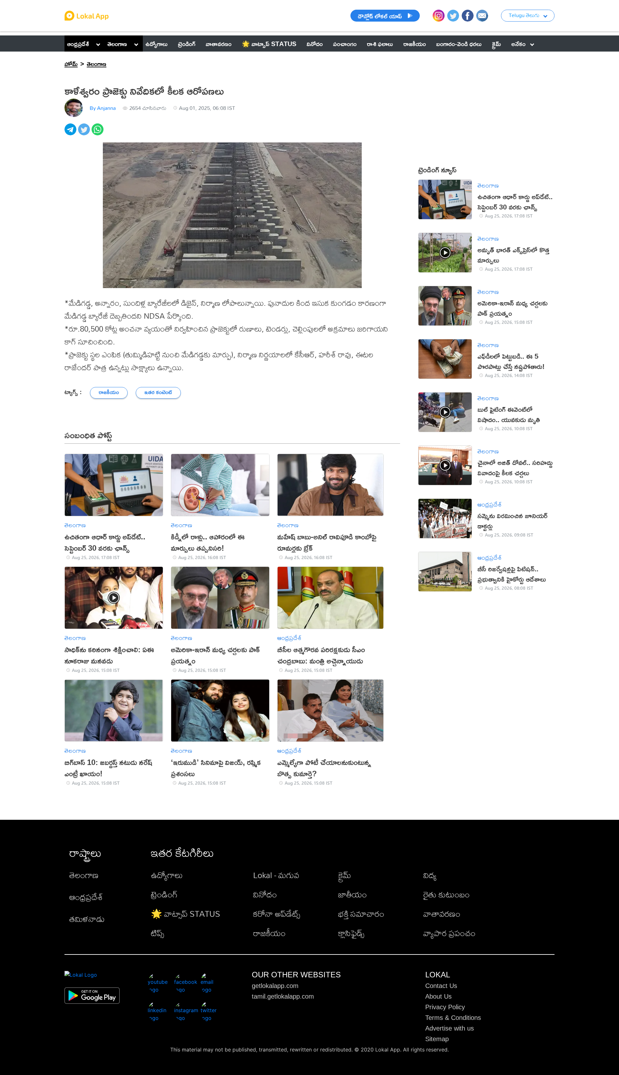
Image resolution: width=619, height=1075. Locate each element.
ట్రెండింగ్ (164, 894)
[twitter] (85, 132)
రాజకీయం (269, 933)
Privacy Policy (445, 1007)
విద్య (430, 875)
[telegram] (71, 132)
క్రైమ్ (344, 875)
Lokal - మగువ (276, 875)
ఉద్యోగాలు (167, 875)
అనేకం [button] (518, 43)
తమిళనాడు (87, 918)
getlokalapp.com (275, 985)
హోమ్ (71, 63)
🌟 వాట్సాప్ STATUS (185, 913)
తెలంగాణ (117, 43)
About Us (438, 996)
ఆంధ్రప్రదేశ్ (78, 43)
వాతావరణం (441, 913)
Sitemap (437, 1038)
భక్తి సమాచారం (361, 913)
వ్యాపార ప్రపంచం (449, 933)
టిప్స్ (157, 933)
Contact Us (441, 985)
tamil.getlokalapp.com (283, 996)
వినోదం (265, 894)
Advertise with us (449, 1028)
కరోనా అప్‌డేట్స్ (276, 913)
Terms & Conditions (453, 1017)
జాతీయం (352, 894)
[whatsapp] (98, 132)
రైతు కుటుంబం (446, 894)
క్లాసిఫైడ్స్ (351, 933)
